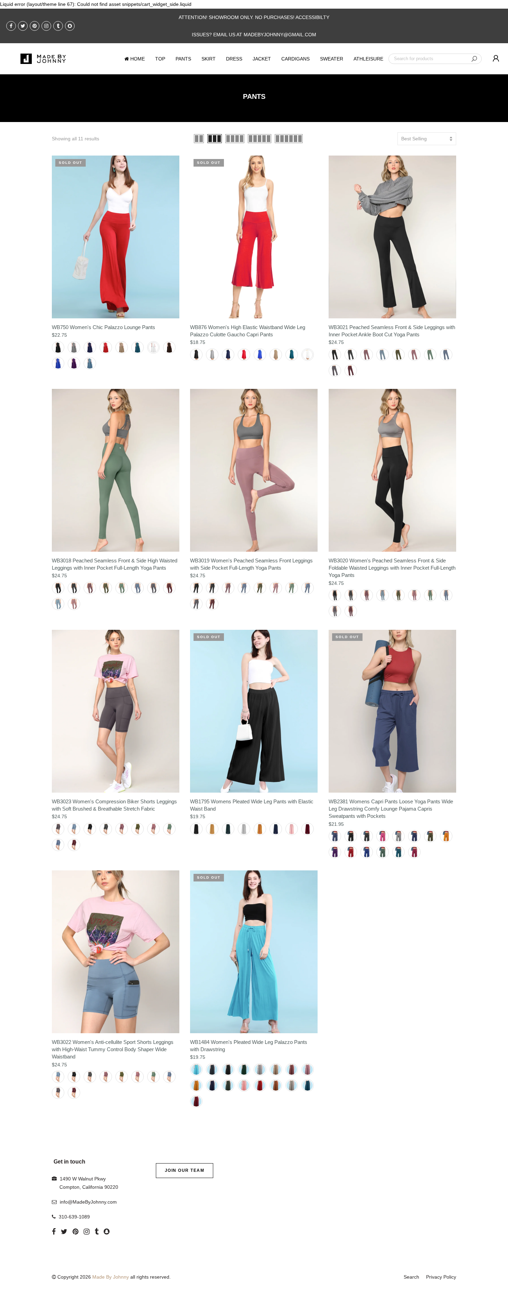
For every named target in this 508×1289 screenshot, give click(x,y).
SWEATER (331, 59)
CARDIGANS (295, 59)
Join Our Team (185, 1170)
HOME (137, 59)
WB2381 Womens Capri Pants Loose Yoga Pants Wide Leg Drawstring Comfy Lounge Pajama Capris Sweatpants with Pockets (391, 808)
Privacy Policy (441, 1277)
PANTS (183, 59)
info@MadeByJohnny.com (88, 1202)
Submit (474, 59)
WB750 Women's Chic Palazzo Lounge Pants (103, 327)
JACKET (262, 59)
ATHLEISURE (368, 59)
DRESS (234, 59)
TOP (160, 59)
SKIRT (208, 59)
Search (411, 1277)
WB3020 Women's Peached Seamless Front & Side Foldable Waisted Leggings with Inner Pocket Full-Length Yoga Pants (392, 568)
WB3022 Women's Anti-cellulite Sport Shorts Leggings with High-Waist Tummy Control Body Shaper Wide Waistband (112, 1049)
